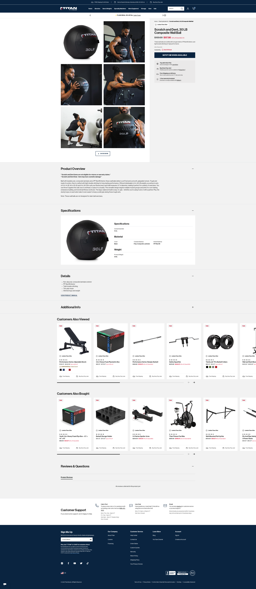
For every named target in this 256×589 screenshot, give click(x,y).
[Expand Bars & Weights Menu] (107, 11)
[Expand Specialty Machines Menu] (120, 11)
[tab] (67, 477)
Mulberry (179, 80)
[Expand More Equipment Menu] (133, 11)
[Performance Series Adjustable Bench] (74, 340)
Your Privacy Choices (136, 564)
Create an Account (180, 539)
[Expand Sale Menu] (155, 11)
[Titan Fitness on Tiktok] (87, 564)
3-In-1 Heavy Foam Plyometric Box (108, 362)
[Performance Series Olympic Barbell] (147, 340)
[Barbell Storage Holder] (111, 415)
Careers (110, 539)
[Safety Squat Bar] (184, 340)
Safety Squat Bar (175, 362)
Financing (111, 543)
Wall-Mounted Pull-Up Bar (215, 436)
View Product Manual (69, 295)
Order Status (134, 543)
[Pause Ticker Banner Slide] (165, 15)
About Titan (111, 535)
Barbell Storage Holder (104, 436)
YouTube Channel (158, 539)
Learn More (175, 64)
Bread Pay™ (182, 70)
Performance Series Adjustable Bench (72, 362)
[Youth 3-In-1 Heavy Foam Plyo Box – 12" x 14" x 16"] (74, 415)
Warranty (133, 551)
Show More (104, 153)
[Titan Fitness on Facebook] (68, 564)
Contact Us (133, 539)
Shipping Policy (134, 560)
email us (179, 506)
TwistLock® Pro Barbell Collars (216, 362)
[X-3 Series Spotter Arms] (147, 415)
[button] (194, 9)
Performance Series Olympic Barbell (145, 362)
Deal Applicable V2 (163, 21)
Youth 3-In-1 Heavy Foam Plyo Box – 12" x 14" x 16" (73, 437)
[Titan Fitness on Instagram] (62, 564)
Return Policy (134, 556)
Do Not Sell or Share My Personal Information (163, 582)
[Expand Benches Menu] (97, 11)
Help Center (133, 535)
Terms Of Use (138, 582)
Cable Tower (106, 15)
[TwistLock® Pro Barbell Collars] (220, 340)
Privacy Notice (147, 582)
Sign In (177, 535)
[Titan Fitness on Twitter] (81, 564)
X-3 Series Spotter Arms (141, 436)
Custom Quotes (135, 547)
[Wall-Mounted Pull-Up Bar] (220, 415)
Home (156, 21)
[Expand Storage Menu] (143, 11)
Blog (154, 535)
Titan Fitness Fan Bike (177, 436)
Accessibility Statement (189, 582)
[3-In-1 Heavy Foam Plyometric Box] (111, 340)
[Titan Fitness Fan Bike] (184, 415)
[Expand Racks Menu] (90, 11)
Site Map (179, 582)
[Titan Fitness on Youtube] (75, 564)
